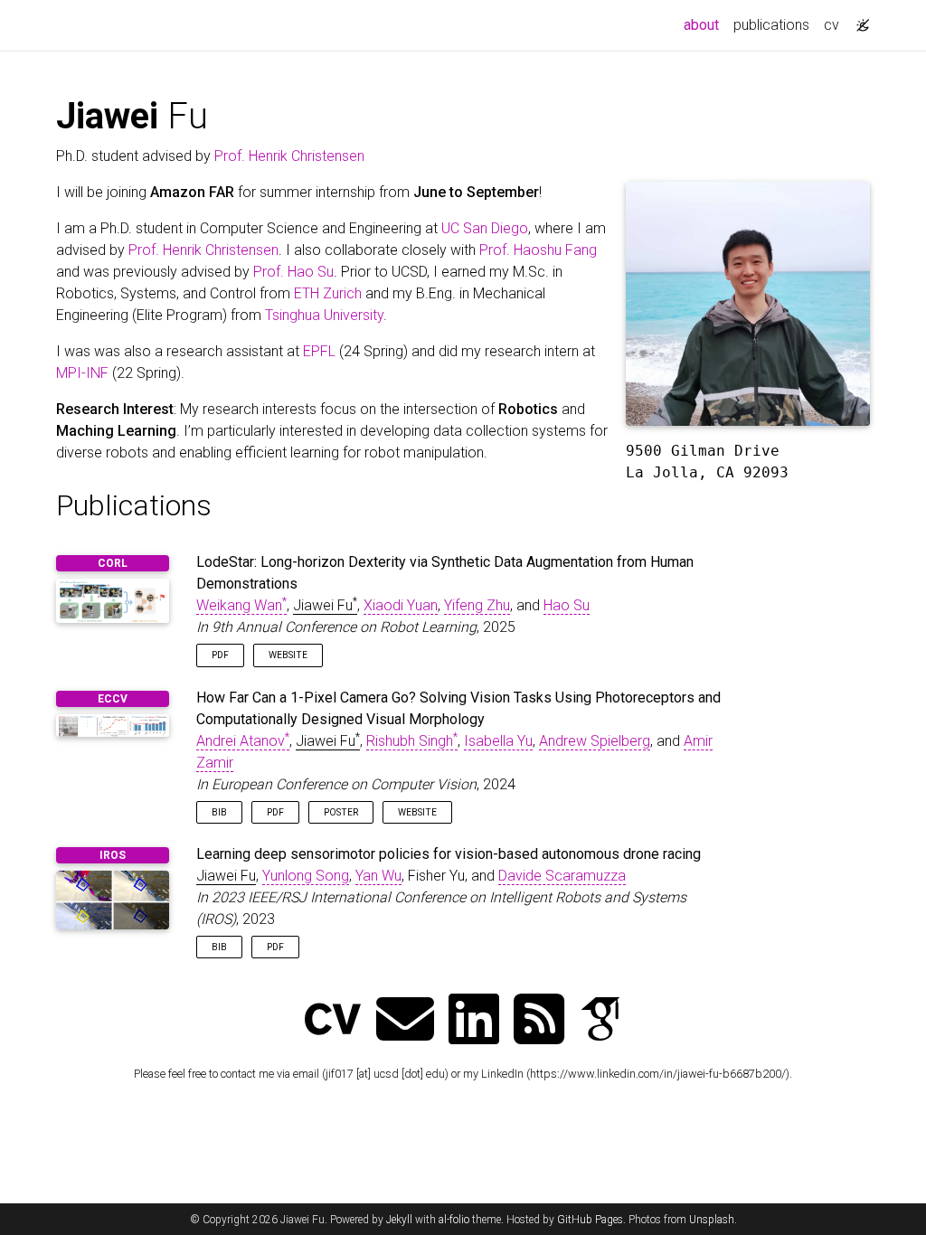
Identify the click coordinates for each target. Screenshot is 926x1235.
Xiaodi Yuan (401, 605)
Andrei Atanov (242, 740)
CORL (113, 563)
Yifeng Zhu (477, 605)
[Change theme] (858, 20)
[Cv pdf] (333, 1021)
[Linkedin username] (474, 1021)
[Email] (405, 1021)
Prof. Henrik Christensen (289, 156)
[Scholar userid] (600, 1021)
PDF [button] (220, 655)
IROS (112, 855)
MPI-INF (82, 373)
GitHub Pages (590, 1219)
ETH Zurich (328, 293)
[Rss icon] (539, 1021)
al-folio (454, 1219)
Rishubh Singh (412, 740)
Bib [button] (219, 812)
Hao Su (566, 605)
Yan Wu (378, 875)
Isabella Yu (498, 740)
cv (831, 24)
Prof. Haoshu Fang (538, 250)
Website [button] (288, 655)
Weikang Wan (241, 605)
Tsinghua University (324, 315)
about (705, 24)
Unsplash (711, 1219)
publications (771, 24)
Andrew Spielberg (594, 740)
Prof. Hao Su (293, 271)
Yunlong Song (305, 875)
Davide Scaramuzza (562, 875)
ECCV (113, 699)
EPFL (319, 351)
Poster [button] (341, 812)
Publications (134, 505)
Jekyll (399, 1219)
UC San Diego (484, 228)
